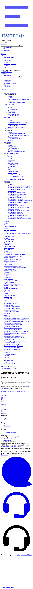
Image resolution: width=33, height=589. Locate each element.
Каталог (3, 89)
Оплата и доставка (10, 64)
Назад (10, 96)
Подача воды (8, 277)
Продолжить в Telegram (24, 555)
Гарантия (7, 65)
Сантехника (8, 253)
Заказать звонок (6, 50)
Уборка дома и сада (10, 264)
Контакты (7, 67)
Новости (7, 62)
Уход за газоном (9, 239)
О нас (6, 420)
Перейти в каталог (6, 391)
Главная (3, 368)
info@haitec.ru (5, 49)
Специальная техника (11, 288)
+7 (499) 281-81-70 (6, 47)
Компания (7, 60)
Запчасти (7, 316)
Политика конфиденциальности (11, 446)
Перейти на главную (18, 391)
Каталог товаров (11, 368)
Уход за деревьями (10, 230)
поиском (3, 388)
